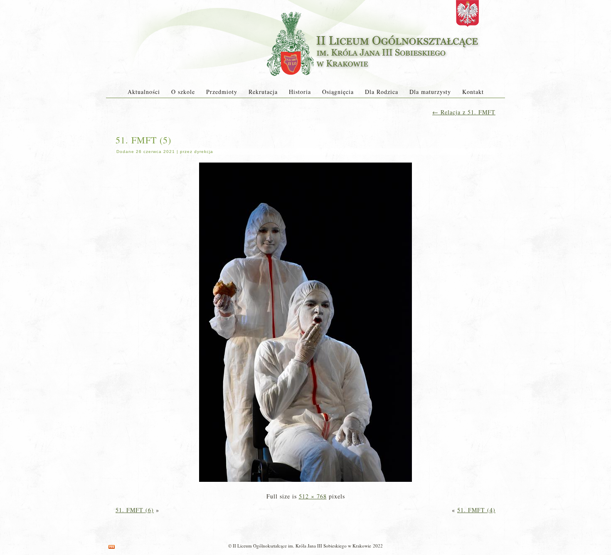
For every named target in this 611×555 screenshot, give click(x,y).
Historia (300, 92)
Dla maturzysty (430, 92)
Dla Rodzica (381, 92)
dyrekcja (203, 151)
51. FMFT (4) (476, 510)
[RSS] (111, 547)
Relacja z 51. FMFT (463, 112)
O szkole (183, 92)
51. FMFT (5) (143, 140)
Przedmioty (221, 92)
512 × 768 (313, 496)
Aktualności (144, 92)
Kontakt (473, 92)
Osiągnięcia (338, 92)
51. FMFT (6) (135, 510)
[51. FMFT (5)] (305, 482)
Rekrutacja (263, 92)
